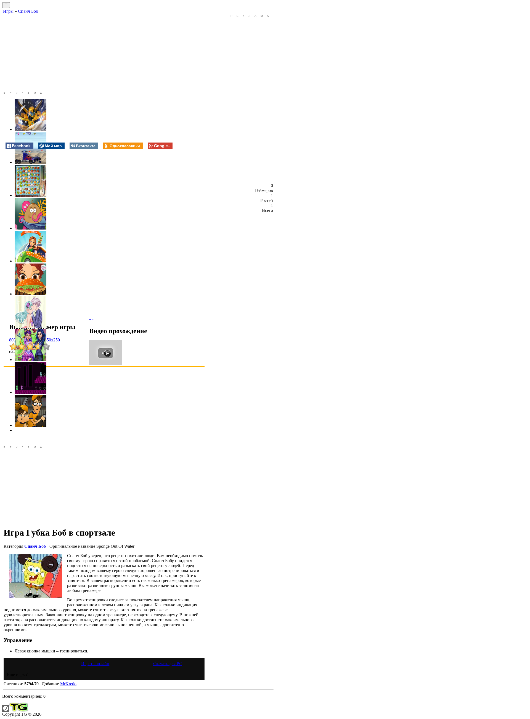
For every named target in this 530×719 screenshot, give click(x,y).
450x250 (52, 340)
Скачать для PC (167, 663)
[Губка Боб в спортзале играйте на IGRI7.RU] (35, 576)
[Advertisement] (104, 53)
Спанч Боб (28, 11)
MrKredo (68, 683)
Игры (8, 11)
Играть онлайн (95, 663)
